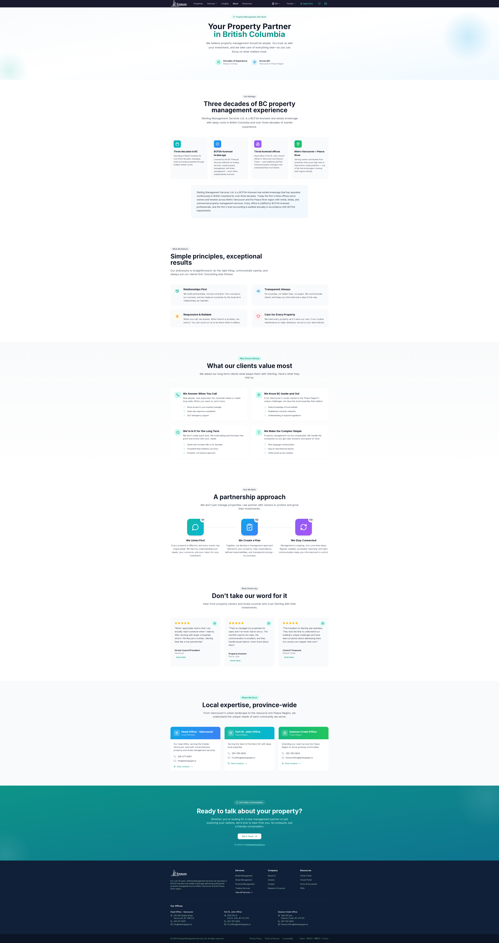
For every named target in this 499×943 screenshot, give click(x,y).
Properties (198, 3)
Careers (271, 880)
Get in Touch (248, 836)
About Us (272, 876)
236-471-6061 (180, 921)
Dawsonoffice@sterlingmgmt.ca (294, 924)
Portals (290, 3)
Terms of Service (272, 938)
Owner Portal (305, 876)
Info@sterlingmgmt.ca (255, 844)
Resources (247, 3)
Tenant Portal (306, 880)
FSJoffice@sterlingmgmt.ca (239, 924)
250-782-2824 (287, 921)
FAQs (302, 888)
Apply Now (308, 3)
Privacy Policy (256, 938)
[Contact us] (326, 4)
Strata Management (243, 880)
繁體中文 (317, 938)
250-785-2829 (233, 921)
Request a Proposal (276, 888)
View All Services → (243, 892)
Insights (225, 3)
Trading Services (242, 888)
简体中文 (310, 938)
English (302, 938)
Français (325, 938)
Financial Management (244, 884)
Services (211, 3)
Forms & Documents (308, 884)
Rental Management (243, 876)
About (235, 3)
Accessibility (288, 938)
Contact (271, 884)
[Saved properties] (319, 4)
